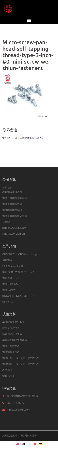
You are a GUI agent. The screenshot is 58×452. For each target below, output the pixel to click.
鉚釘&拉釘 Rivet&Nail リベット (19, 296)
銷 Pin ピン (8, 302)
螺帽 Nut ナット (11, 278)
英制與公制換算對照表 (14, 340)
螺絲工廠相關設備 (12, 204)
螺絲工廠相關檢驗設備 (14, 216)
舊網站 (6, 222)
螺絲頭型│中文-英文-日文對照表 (20, 364)
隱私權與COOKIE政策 (14, 228)
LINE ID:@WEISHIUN (13, 234)
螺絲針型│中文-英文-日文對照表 (20, 358)
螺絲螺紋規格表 (11, 352)
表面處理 (7, 370)
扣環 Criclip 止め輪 (13, 266)
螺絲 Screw (8, 290)
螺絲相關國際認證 (12, 210)
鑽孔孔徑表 (8, 376)
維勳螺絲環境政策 (12, 192)
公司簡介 (7, 187)
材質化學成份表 (11, 328)
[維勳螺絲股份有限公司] (29, 8)
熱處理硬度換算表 (12, 334)
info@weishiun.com (18, 409)
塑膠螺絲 (7, 260)
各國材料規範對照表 (13, 322)
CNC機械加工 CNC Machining (19, 254)
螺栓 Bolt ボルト (11, 284)
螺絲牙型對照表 (11, 346)
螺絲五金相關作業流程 (14, 198)
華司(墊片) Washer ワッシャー (20, 272)
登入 (19, 138)
